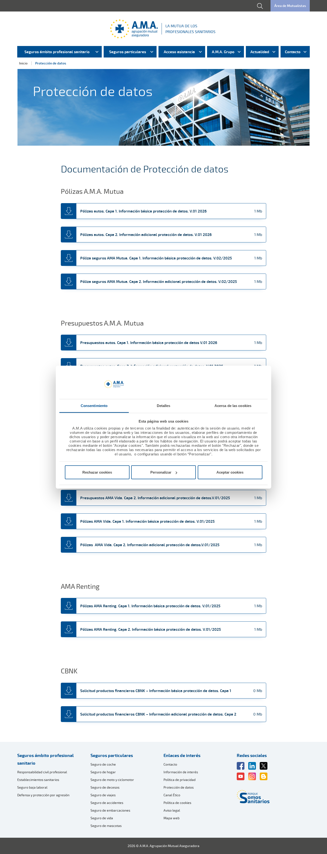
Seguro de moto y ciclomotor (112, 779)
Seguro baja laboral (32, 787)
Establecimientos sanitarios (38, 779)
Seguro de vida (101, 818)
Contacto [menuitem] (292, 51)
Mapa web (172, 818)
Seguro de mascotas (106, 825)
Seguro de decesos (104, 787)
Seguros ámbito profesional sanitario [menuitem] (57, 51)
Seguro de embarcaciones (110, 810)
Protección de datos (179, 787)
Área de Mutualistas (290, 5)
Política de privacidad (180, 779)
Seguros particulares (111, 755)
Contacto (170, 764)
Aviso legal (172, 810)
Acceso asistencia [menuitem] (179, 51)
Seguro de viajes (103, 795)
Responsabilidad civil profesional (42, 772)
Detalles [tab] (163, 405)
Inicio (23, 63)
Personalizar (160, 472)
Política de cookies (177, 802)
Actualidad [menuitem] (259, 51)
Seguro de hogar (103, 772)
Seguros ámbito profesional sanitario (45, 759)
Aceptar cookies (229, 472)
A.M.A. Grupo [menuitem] (223, 51)
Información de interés (181, 772)
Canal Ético (172, 795)
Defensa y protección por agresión (43, 795)
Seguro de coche (103, 764)
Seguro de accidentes (106, 802)
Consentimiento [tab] (94, 405)
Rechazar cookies (97, 472)
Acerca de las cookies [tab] (232, 405)
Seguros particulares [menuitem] (127, 51)
